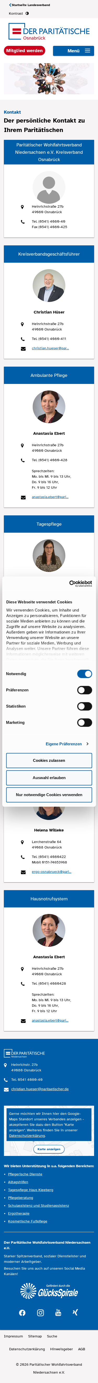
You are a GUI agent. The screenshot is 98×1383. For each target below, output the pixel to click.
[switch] (84, 690)
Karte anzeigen (49, 1149)
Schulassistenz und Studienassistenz (38, 1205)
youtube (58, 1313)
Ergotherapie (19, 1213)
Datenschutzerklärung (27, 1135)
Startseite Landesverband (31, 5)
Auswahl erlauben (49, 777)
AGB (81, 1349)
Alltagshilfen (18, 1182)
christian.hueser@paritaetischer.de (40, 1089)
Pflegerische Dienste (25, 1174)
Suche (52, 1336)
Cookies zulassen (49, 760)
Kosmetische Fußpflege (27, 1221)
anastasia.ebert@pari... (50, 497)
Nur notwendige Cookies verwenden (49, 794)
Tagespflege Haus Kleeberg (30, 1190)
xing (75, 1313)
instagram (40, 1312)
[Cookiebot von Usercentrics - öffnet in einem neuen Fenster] (70, 583)
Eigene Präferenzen (64, 744)
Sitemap (35, 1336)
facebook (22, 1312)
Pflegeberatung (20, 1197)
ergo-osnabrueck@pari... (51, 871)
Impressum (13, 1336)
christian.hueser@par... (50, 348)
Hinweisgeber (61, 1349)
